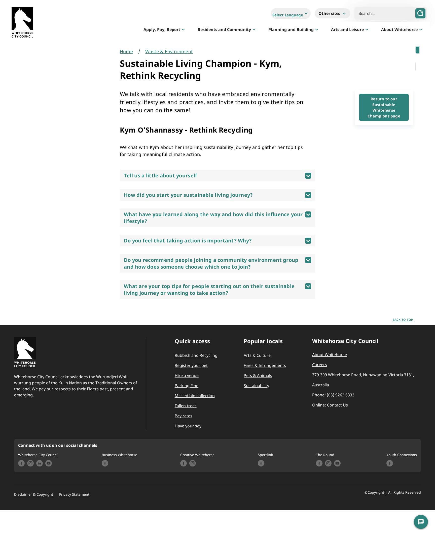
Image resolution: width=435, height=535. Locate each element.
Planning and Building (291, 29)
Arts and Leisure (347, 29)
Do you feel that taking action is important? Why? (188, 240)
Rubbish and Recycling (196, 355)
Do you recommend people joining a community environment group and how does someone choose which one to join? (211, 263)
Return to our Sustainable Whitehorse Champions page (384, 107)
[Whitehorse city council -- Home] (22, 23)
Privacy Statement (74, 494)
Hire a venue (187, 375)
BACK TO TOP (402, 320)
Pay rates (183, 416)
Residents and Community (224, 29)
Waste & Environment (169, 51)
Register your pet (191, 365)
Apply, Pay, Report (161, 29)
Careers (319, 364)
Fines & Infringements (265, 365)
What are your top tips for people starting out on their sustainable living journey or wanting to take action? (209, 289)
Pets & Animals (258, 375)
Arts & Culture (257, 355)
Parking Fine (186, 385)
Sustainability (256, 385)
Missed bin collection (195, 395)
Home (126, 51)
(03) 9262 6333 (340, 395)
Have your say (188, 426)
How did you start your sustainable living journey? (188, 195)
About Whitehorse (399, 29)
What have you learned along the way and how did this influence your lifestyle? (213, 218)
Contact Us (337, 405)
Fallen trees (186, 405)
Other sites (329, 13)
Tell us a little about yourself (160, 175)
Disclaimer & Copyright (33, 494)
